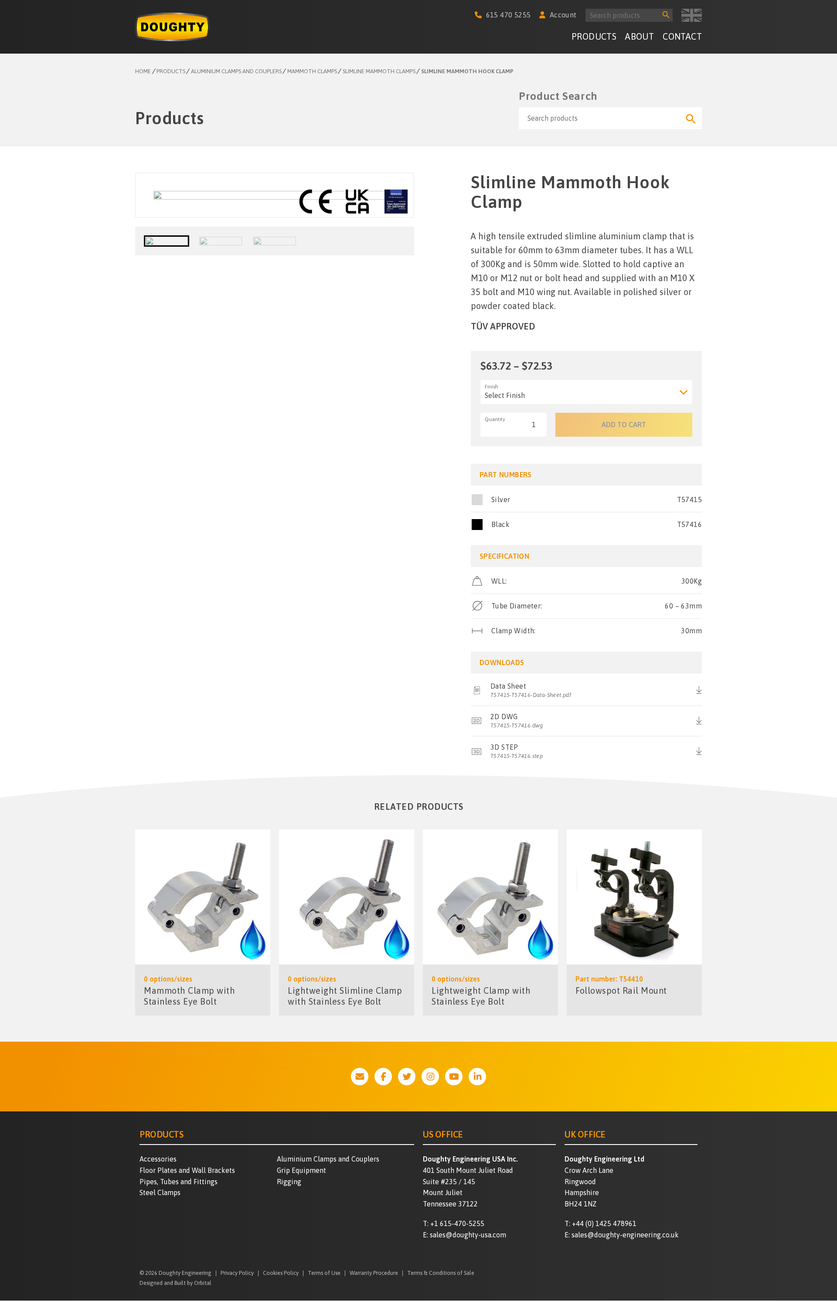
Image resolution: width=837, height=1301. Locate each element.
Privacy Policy (237, 1273)
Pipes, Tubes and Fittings (179, 1182)
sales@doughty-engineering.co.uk (625, 1235)
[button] (166, 241)
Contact (682, 36)
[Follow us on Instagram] (430, 1076)
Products (594, 36)
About (639, 36)
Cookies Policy (281, 1273)
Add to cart (624, 424)
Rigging (289, 1182)
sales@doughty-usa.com (468, 1235)
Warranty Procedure (374, 1273)
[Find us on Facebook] (383, 1076)
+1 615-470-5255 (457, 1223)
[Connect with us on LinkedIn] (477, 1076)
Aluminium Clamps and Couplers (328, 1159)
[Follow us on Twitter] (407, 1076)
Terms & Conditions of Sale (440, 1273)
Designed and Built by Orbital (175, 1283)
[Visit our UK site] (691, 15)
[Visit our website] (360, 1076)
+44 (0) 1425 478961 (604, 1223)
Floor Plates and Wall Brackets (187, 1170)
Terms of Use (324, 1273)
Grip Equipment (301, 1170)
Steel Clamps (160, 1192)
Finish (491, 387)
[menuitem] (594, 38)
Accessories (158, 1159)
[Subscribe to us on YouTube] (454, 1076)
